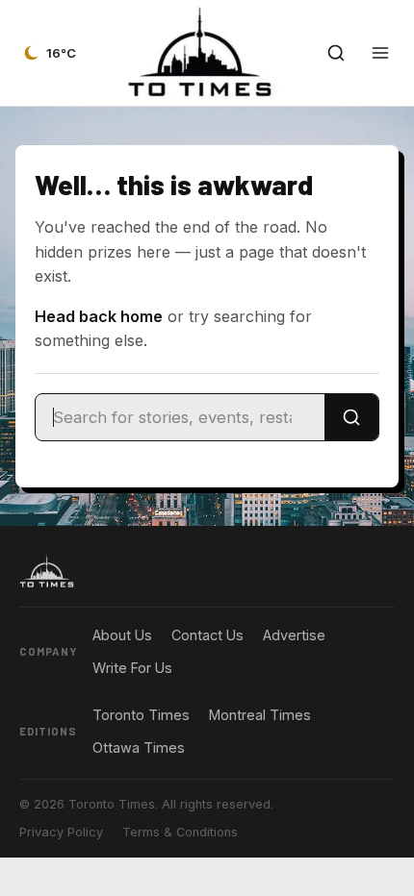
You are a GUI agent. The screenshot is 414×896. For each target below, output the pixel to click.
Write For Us (132, 668)
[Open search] (336, 53)
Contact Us (207, 635)
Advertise (294, 635)
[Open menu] (380, 53)
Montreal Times (260, 715)
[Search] (351, 417)
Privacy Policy (61, 832)
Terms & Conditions (180, 832)
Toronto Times (141, 715)
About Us (122, 635)
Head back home (99, 316)
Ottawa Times (138, 747)
